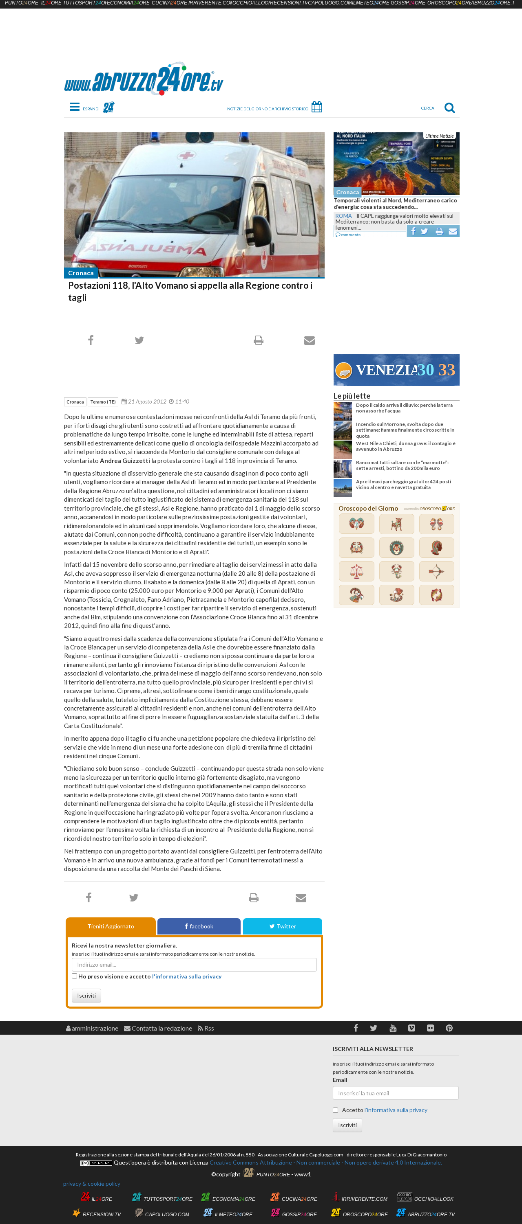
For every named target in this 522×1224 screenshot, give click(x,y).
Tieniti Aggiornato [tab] (110, 926)
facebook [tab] (201, 926)
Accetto (384, 1109)
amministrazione (94, 1028)
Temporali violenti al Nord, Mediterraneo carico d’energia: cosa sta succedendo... (395, 203)
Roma (343, 216)
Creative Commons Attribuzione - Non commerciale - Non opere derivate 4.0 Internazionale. (325, 1162)
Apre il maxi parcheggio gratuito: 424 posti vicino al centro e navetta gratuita (403, 484)
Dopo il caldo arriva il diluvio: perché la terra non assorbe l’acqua (404, 408)
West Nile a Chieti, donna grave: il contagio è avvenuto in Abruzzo (406, 446)
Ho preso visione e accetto (149, 976)
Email (340, 1079)
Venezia (386, 370)
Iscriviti (86, 995)
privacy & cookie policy (91, 1183)
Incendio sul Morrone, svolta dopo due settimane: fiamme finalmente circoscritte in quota (405, 430)
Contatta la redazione (161, 1028)
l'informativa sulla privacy (186, 976)
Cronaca (81, 272)
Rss (208, 1028)
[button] (355, 1028)
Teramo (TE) (103, 401)
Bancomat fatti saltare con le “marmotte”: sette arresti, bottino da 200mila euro (402, 465)
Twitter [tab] (286, 926)
